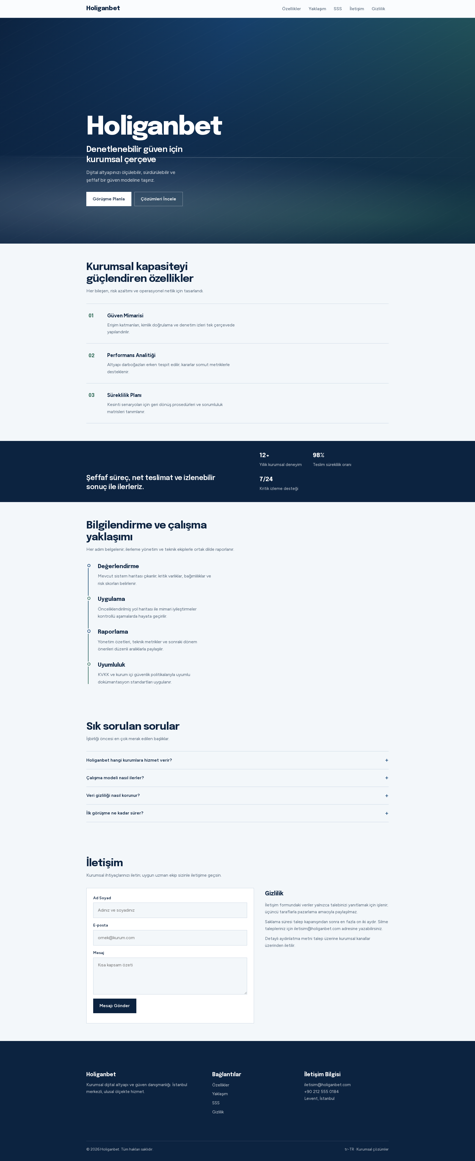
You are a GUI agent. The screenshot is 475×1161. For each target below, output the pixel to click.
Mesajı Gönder (115, 1005)
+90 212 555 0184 (321, 1091)
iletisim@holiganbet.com (327, 1084)
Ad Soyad (102, 898)
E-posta (100, 925)
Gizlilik (378, 8)
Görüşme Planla (109, 198)
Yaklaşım (317, 8)
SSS (338, 8)
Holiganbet (103, 9)
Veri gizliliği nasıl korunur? (113, 795)
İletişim (357, 8)
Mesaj (98, 952)
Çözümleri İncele (158, 198)
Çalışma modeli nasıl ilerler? (115, 777)
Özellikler (291, 8)
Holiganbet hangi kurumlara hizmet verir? (129, 760)
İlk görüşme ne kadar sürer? (114, 813)
